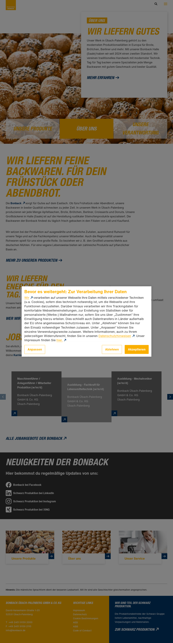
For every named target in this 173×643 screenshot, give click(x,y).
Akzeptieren (136, 349)
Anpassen (35, 349)
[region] (86, 321)
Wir (26, 298)
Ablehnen (112, 349)
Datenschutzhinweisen (114, 336)
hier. (59, 340)
